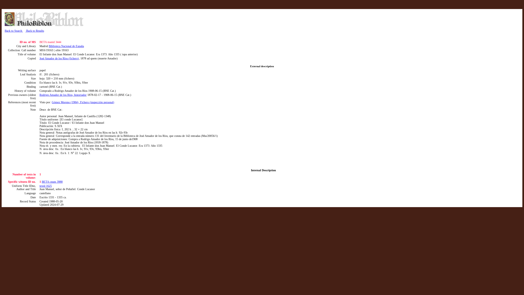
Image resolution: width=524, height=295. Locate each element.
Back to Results (34, 30)
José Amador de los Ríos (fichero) (59, 58)
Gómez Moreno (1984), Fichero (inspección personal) (83, 102)
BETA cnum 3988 (52, 181)
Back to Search (14, 30)
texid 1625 (46, 185)
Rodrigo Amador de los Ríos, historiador (63, 94)
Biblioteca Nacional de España (66, 46)
